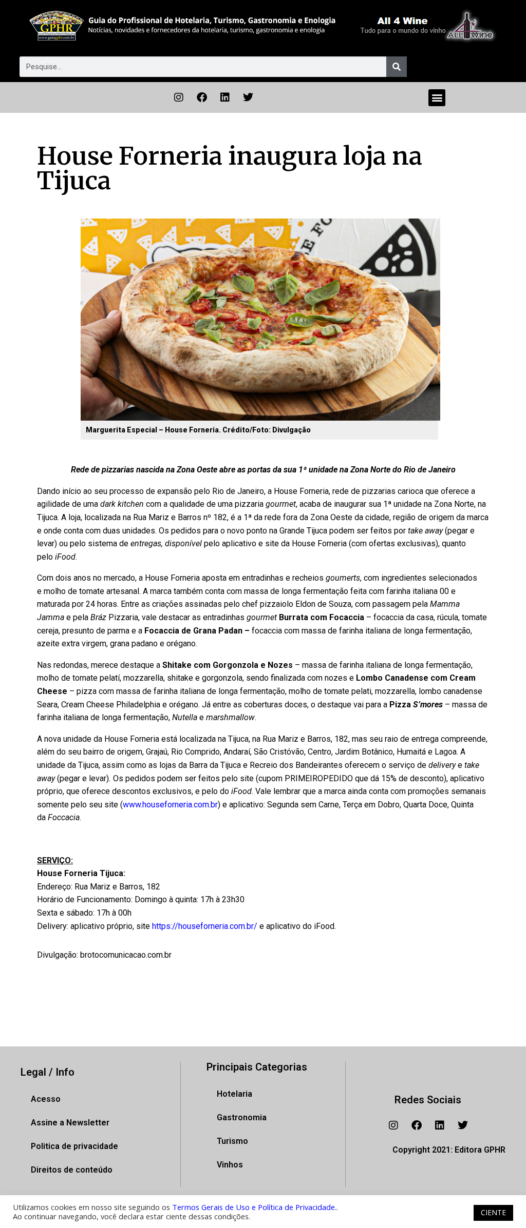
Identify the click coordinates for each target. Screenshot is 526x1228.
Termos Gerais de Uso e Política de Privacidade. (254, 1207)
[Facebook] (202, 97)
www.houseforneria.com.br (170, 804)
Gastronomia (242, 1117)
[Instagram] (178, 97)
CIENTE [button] (493, 1212)
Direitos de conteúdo (71, 1170)
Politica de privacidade (74, 1146)
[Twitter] (248, 97)
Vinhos (230, 1165)
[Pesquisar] (396, 66)
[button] (436, 97)
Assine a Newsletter (70, 1122)
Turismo (232, 1141)
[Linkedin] (225, 97)
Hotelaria (234, 1094)
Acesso (46, 1099)
